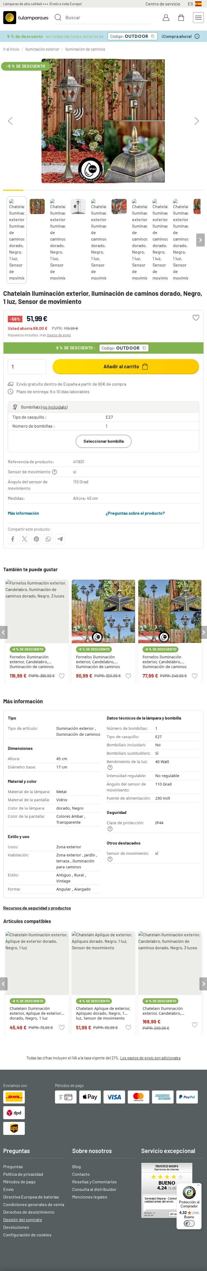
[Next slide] (200, 240)
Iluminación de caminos (85, 49)
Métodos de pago (19, 1181)
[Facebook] (13, 539)
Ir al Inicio (11, 49)
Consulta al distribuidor (94, 1189)
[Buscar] (58, 17)
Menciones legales (89, 1196)
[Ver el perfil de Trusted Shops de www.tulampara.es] (172, 1190)
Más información (23, 512)
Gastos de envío (59, 335)
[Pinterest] (36, 539)
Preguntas (13, 1166)
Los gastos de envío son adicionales (150, 1058)
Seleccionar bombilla (104, 441)
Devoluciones (16, 1227)
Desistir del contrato (22, 1219)
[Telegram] (60, 539)
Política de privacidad (23, 1174)
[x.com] (24, 539)
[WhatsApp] (48, 539)
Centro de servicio (163, 3)
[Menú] (198, 1186)
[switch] (189, 1223)
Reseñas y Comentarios (94, 1181)
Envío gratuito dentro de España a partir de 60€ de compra (71, 383)
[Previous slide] (6, 240)
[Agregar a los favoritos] (196, 317)
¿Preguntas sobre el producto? (135, 512)
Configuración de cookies (27, 1234)
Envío (8, 1189)
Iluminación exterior (42, 49)
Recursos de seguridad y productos (37, 907)
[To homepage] (25, 17)
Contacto (81, 1174)
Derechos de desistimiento (28, 1211)
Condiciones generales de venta (33, 1204)
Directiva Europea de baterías (31, 1196)
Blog (76, 1166)
